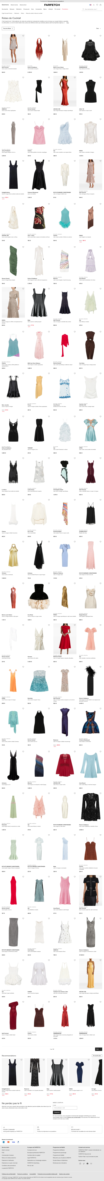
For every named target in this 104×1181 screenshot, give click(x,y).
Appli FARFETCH (31, 1157)
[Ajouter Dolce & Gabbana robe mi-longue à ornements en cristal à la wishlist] (100, 918)
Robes (22, 13)
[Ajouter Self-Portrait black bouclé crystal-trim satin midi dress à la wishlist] (100, 876)
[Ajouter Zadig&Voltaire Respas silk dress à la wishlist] (100, 500)
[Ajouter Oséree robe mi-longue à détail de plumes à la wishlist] (23, 500)
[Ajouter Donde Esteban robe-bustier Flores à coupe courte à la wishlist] (74, 500)
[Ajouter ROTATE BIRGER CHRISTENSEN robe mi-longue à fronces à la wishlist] (49, 835)
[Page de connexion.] (93, 5)
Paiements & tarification (8, 1160)
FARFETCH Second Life (84, 1154)
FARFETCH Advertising (33, 1162)
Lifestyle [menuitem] (50, 9)
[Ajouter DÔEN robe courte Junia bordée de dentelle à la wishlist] (100, 416)
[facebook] (87, 1163)
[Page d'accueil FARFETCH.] (52, 5)
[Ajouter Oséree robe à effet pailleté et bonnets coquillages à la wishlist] (49, 119)
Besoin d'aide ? (75, 1129)
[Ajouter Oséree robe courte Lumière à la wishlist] (49, 1002)
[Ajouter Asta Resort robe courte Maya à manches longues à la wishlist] (100, 751)
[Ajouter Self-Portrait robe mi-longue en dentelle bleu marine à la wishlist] (74, 288)
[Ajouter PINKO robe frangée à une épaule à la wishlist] (100, 204)
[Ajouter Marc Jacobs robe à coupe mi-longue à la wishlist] (23, 373)
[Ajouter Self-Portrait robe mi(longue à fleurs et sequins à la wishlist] (100, 161)
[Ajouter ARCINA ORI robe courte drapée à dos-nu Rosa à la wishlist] (23, 204)
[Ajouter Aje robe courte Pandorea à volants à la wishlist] (74, 416)
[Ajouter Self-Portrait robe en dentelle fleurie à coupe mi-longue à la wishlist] (100, 458)
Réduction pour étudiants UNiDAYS (62, 1157)
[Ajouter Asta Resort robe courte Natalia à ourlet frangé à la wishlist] (74, 876)
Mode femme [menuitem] (5, 4)
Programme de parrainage (59, 1152)
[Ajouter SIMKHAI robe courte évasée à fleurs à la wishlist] (74, 918)
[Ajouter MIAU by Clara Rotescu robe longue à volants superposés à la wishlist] (49, 331)
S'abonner (57, 1112)
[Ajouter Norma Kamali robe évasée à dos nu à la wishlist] (23, 876)
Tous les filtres (7, 28)
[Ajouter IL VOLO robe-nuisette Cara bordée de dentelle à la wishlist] (23, 458)
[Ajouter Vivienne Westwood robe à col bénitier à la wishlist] (49, 161)
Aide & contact (5, 1150)
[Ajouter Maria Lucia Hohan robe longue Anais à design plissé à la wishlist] (74, 36)
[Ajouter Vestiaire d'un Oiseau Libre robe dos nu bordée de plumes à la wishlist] (74, 960)
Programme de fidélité (58, 1155)
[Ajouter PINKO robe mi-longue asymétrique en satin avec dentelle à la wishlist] (74, 583)
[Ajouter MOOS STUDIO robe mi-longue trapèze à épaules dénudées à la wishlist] (74, 625)
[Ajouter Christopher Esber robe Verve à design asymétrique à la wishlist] (74, 458)
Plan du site (30, 1165)
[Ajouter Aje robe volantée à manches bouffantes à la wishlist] (100, 625)
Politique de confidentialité (74, 1117)
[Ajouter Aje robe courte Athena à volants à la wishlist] (49, 793)
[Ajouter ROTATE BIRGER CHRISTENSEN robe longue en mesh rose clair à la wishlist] (100, 541)
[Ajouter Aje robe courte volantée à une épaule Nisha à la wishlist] (74, 119)
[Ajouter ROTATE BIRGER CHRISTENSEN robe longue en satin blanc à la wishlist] (74, 793)
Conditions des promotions (9, 1165)
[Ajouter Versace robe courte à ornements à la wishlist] (23, 541)
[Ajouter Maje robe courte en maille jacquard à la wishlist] (49, 288)
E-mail (54, 1105)
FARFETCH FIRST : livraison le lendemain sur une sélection (89, 1150)
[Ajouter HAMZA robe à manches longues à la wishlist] (49, 960)
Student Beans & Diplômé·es (60, 1160)
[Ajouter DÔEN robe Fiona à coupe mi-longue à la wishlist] (23, 667)
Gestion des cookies (64, 1174)
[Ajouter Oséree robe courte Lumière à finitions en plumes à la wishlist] (74, 204)
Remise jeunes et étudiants (60, 1162)
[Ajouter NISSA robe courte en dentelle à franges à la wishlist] (100, 119)
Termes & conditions (22, 1174)
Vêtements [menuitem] (18, 9)
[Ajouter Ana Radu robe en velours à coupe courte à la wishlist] (49, 583)
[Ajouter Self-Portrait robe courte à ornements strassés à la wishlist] (23, 36)
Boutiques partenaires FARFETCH (36, 1152)
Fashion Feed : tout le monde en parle (88, 1156)
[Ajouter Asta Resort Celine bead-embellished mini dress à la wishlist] (100, 247)
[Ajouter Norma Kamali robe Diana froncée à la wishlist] (23, 625)
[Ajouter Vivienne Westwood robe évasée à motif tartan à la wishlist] (100, 708)
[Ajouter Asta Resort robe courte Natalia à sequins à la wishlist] (49, 918)
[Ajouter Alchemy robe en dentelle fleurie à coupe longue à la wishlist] (49, 541)
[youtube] (91, 1163)
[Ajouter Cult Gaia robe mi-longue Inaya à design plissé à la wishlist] (100, 331)
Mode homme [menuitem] (14, 4)
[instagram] (80, 1163)
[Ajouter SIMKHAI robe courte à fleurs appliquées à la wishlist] (23, 77)
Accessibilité (33, 1174)
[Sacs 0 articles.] (100, 5)
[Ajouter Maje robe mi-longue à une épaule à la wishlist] (74, 835)
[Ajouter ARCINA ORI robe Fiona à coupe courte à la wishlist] (74, 751)
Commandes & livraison (8, 1155)
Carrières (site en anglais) (33, 1155)
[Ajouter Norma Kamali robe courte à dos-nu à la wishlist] (49, 708)
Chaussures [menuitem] (26, 9)
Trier (97, 28)
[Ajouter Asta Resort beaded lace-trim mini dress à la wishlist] (74, 373)
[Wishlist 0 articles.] (97, 5)
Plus (68, 22)
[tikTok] (83, 1163)
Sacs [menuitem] (32, 9)
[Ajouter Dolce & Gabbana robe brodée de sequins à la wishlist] (49, 36)
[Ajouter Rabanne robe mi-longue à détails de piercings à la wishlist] (74, 708)
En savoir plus (97, 1055)
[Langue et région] (90, 5)
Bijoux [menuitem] (45, 9)
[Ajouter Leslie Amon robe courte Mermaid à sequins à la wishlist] (49, 458)
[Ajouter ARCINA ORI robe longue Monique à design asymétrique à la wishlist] (74, 77)
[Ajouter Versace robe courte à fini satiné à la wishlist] (49, 625)
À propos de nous (32, 1150)
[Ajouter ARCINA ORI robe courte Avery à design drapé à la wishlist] (100, 373)
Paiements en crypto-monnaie (9, 1162)
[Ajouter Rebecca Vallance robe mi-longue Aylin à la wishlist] (74, 541)
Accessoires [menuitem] (39, 9)
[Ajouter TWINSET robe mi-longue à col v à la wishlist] (49, 416)
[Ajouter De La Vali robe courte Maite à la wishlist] (49, 500)
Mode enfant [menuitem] (23, 4)
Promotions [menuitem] (65, 9)
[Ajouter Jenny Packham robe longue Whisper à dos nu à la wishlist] (23, 119)
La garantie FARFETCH (8, 1168)
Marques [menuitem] (12, 9)
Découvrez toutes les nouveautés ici (56, 1)
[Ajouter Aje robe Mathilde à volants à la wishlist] (49, 876)
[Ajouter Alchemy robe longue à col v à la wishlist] (23, 751)
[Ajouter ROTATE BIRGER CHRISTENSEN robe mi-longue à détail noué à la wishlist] (74, 161)
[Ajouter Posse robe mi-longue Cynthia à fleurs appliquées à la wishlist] (49, 373)
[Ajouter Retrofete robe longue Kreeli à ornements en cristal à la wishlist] (23, 793)
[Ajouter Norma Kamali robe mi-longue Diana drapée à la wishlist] (23, 247)
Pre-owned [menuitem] (57, 9)
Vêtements (16, 13)
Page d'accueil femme (7, 13)
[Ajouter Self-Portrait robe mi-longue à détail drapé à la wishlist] (23, 1002)
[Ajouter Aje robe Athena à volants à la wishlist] (100, 288)
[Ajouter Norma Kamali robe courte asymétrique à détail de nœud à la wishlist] (74, 331)
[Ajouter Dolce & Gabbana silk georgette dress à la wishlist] (23, 416)
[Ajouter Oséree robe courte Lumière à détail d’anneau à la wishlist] (23, 708)
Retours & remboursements (9, 1157)
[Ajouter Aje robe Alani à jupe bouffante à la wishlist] (23, 960)
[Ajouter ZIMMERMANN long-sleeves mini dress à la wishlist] (100, 36)
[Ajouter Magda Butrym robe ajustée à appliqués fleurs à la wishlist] (100, 583)
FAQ (38, 1129)
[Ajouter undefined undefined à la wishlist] (21, 1060)
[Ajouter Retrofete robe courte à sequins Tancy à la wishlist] (49, 667)
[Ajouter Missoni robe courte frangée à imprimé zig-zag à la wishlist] (74, 247)
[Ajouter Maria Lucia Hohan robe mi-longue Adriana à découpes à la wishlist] (23, 583)
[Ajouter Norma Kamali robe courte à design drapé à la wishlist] (49, 77)
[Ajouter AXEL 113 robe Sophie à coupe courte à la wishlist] (100, 77)
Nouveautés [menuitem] (5, 9)
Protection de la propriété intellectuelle (47, 1174)
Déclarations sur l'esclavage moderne (36, 1160)
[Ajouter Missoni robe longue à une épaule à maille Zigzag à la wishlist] (49, 751)
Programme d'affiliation (59, 1150)
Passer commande (9, 1129)
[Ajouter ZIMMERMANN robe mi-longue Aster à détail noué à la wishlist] (100, 1002)
